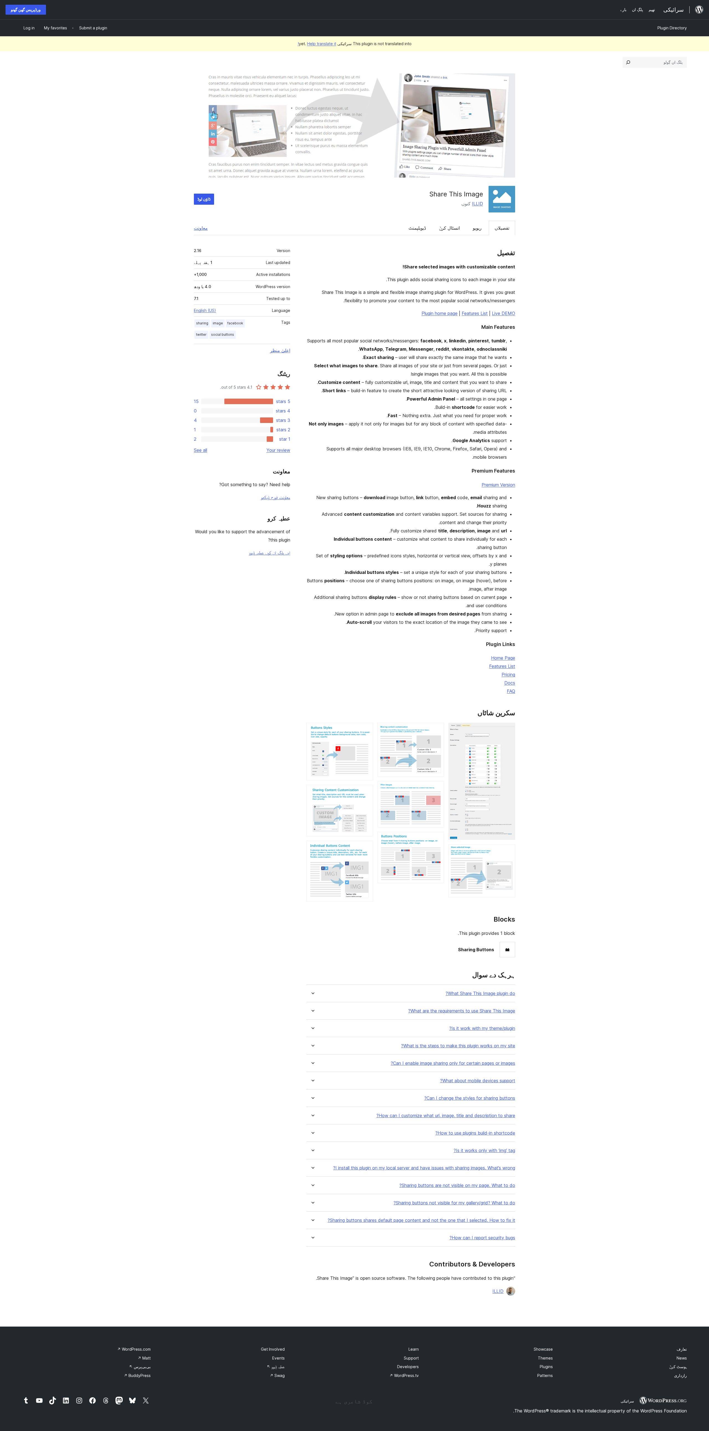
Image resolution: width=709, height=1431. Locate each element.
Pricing (508, 674)
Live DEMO (503, 313)
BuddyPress (137, 1375)
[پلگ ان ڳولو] (628, 62)
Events (278, 1358)
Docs (509, 683)
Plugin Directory (672, 27)
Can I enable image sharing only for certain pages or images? (453, 1063)
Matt (144, 1358)
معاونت (201, 228)
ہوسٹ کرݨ (678, 1366)
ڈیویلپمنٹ (417, 228)
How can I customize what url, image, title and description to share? (445, 1115)
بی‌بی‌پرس (140, 1366)
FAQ (511, 691)
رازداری (680, 1375)
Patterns (545, 1375)
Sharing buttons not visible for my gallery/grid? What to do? (454, 1203)
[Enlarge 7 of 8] (365, 792)
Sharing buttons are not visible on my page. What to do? (457, 1185)
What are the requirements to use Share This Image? (461, 1011)
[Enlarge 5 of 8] (436, 839)
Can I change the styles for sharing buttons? (469, 1098)
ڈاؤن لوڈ (203, 199)
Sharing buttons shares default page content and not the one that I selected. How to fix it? (421, 1220)
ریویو (477, 228)
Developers (408, 1366)
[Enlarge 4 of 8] (436, 788)
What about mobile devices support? (477, 1080)
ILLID (477, 203)
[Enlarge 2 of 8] (507, 852)
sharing (202, 323)
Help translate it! (317, 43)
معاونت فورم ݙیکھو (275, 497)
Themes (545, 1358)
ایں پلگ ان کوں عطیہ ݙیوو (269, 552)
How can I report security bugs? (482, 1237)
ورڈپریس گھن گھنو (26, 9)
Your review (278, 450)
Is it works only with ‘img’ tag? (484, 1150)
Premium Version (498, 485)
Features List (475, 313)
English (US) (205, 310)
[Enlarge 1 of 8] (507, 730)
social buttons (222, 334)
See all (200, 450)
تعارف (682, 1349)
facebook (235, 323)
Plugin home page (440, 313)
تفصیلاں (502, 228)
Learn (414, 1349)
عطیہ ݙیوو (276, 1366)
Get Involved (273, 1349)
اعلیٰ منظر (280, 350)
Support (411, 1358)
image (218, 323)
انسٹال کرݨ (449, 228)
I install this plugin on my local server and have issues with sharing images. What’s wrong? (424, 1168)
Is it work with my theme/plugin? (482, 1028)
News (682, 1358)
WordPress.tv (404, 1375)
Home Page (503, 658)
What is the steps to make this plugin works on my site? (458, 1045)
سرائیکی (627, 1401)
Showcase (543, 1349)
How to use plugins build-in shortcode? (475, 1133)
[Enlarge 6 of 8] (365, 730)
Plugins (546, 1366)
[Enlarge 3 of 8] (436, 730)
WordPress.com (134, 1349)
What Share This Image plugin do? (480, 993)
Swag (277, 1375)
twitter (201, 334)
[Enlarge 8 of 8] (365, 848)
